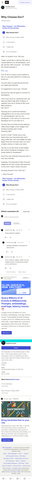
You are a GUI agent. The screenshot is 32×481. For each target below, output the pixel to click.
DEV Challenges (12, 453)
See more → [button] (6, 333)
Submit (7, 223)
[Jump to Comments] (11, 478)
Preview (16, 223)
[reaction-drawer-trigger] (4, 478)
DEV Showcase (10, 461)
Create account (25, 2)
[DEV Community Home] (7, 2)
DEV (9, 470)
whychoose (6, 20)
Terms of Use (26, 465)
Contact (23, 461)
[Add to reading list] (18, 478)
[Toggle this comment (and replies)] (2, 233)
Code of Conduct (11, 272)
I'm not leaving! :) (6, 385)
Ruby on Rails (17, 471)
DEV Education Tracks (12, 456)
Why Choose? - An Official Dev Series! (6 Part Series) (13, 27)
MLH (27, 463)
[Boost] (24, 478)
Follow (16, 348)
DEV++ (20, 453)
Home (4, 453)
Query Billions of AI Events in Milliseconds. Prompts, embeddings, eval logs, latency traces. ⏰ (15, 304)
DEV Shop (21, 463)
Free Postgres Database (10, 463)
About (17, 461)
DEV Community (7, 447)
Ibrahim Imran (10, 7)
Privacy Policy (17, 465)
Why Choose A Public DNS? (10, 392)
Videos (26, 453)
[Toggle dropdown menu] (29, 229)
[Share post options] (29, 478)
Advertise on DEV (8, 458)
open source (18, 468)
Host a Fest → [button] (7, 440)
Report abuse (22, 272)
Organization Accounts (21, 458)
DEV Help (22, 456)
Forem (9, 468)
